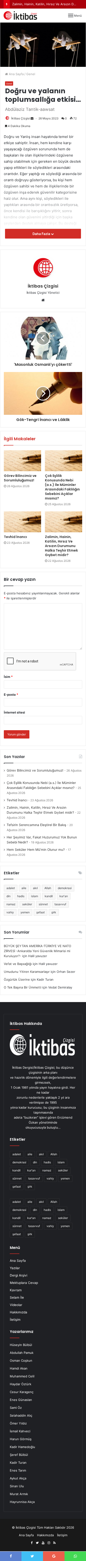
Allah (47, 888)
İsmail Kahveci (20, 1431)
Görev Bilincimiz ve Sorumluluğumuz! (20, 478)
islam (34, 896)
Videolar (16, 1305)
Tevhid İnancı (15, 536)
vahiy (10, 912)
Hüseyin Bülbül (21, 1345)
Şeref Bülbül (19, 1455)
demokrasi (65, 888)
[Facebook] (31, 1543)
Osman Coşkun (21, 1360)
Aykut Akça (18, 1478)
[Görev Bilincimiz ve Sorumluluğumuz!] (22, 460)
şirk (53, 912)
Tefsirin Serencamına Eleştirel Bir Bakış (36, 825)
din (8, 896)
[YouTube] (43, 1543)
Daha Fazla (41, 234)
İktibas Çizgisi (20, 118)
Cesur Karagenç (21, 1392)
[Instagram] (49, 1543)
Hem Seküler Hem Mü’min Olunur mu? (36, 849)
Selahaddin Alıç (21, 1415)
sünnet (43, 904)
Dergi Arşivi (18, 1275)
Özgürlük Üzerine (17, 979)
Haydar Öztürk (20, 1384)
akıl (35, 888)
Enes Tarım (18, 1470)
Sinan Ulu (17, 1486)
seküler (27, 904)
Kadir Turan (18, 1462)
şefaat (40, 912)
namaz (11, 904)
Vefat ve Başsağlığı (18, 964)
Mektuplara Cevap (24, 1283)
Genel (30, 74)
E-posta (11, 694)
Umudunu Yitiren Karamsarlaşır (27, 972)
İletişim (15, 1319)
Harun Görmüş (21, 1439)
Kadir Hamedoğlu (22, 1447)
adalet (10, 888)
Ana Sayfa (16, 74)
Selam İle (17, 1297)
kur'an (63, 896)
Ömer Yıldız (18, 1423)
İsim (8, 677)
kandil (49, 896)
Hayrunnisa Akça (22, 1502)
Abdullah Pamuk (21, 1353)
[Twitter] (37, 1543)
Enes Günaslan (21, 1400)
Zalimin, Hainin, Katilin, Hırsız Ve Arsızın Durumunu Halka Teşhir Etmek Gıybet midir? (61, 545)
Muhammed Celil (22, 1376)
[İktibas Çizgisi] (20, 15)
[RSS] (54, 1543)
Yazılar (15, 1268)
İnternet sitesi (14, 712)
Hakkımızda (18, 1312)
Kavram (16, 1290)
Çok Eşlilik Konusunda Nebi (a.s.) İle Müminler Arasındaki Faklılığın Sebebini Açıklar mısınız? (62, 487)
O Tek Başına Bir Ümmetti (22, 987)
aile (24, 888)
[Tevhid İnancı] (22, 521)
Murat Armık (19, 1494)
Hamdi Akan (18, 1368)
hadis (20, 896)
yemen (25, 912)
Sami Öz (16, 1407)
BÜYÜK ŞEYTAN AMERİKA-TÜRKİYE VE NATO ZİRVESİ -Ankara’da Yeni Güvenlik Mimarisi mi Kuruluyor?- (37, 951)
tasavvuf (60, 904)
